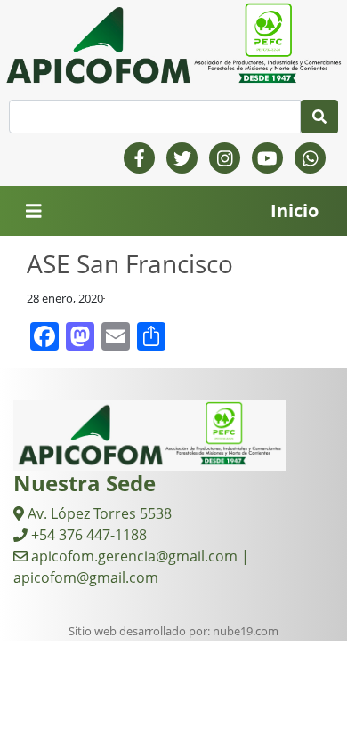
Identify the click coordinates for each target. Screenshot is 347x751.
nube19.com (245, 631)
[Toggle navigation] (33, 211)
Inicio (294, 210)
